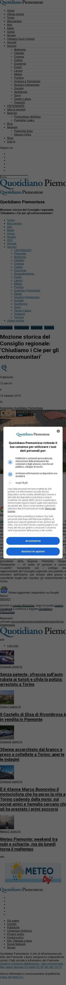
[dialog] (33, 493)
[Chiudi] (58, 431)
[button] (33, 482)
